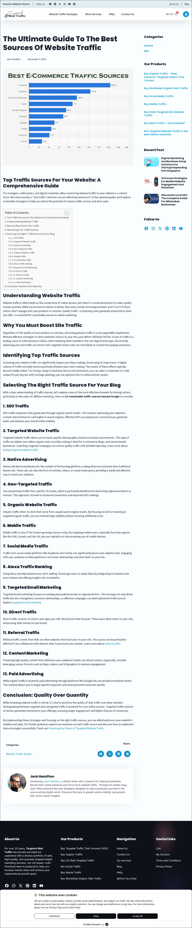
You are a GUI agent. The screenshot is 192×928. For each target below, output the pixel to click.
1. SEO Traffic (18, 238)
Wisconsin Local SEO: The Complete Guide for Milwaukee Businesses (174, 199)
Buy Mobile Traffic (155, 104)
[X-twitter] (60, 4)
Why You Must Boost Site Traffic (23, 225)
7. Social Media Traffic (21, 260)
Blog (187, 4)
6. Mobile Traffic (19, 256)
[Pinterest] (74, 4)
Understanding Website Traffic (22, 221)
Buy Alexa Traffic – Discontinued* (164, 123)
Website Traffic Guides (19, 753)
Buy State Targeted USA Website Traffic (164, 113)
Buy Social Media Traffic (159, 96)
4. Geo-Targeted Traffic (22, 248)
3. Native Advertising (21, 245)
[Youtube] (69, 4)
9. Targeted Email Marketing (24, 267)
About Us (173, 4)
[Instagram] (64, 4)
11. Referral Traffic (21, 275)
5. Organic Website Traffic (23, 252)
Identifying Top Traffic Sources (22, 229)
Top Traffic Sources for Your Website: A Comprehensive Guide (38, 217)
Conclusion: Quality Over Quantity (24, 286)
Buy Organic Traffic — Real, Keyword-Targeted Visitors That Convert (164, 77)
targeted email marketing (26, 602)
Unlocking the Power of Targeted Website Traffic (76, 728)
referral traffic (112, 643)
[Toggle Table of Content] (65, 212)
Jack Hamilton (52, 781)
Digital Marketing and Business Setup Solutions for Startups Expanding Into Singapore (174, 164)
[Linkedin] (55, 4)
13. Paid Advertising (22, 282)
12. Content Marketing (23, 278)
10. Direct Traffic (20, 271)
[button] (101, 754)
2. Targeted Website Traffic (24, 241)
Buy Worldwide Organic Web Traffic (166, 88)
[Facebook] (50, 4)
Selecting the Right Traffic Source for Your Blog (31, 233)
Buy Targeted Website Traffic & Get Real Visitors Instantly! (166, 132)
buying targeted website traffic (20, 450)
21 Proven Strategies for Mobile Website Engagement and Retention (174, 182)
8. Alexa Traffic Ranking (22, 263)
